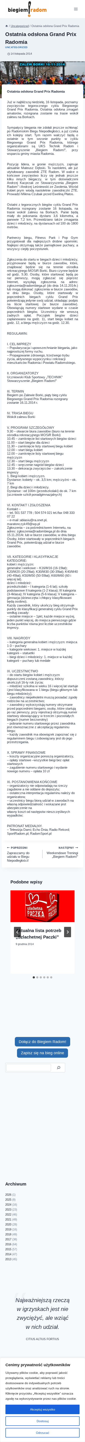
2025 (8, 1199)
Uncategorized (16, 47)
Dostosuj (43, 1421)
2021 (8, 1219)
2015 (8, 1249)
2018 (8, 1234)
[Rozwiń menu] (76, 9)
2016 (8, 1244)
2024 (8, 1204)
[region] (42, 1400)
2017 (8, 1239)
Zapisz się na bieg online (42, 1053)
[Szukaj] (58, 1067)
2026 (8, 1194)
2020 (8, 1224)
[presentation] (42, 906)
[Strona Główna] (6, 26)
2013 (8, 1259)
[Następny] (67, 932)
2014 (8, 1254)
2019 (8, 1229)
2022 (8, 1214)
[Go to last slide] (17, 932)
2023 (8, 1209)
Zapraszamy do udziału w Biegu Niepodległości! (18, 854)
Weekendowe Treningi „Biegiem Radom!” (62, 852)
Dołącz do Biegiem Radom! (42, 1042)
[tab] (34, 977)
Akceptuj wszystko (42, 1409)
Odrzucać (42, 1432)
